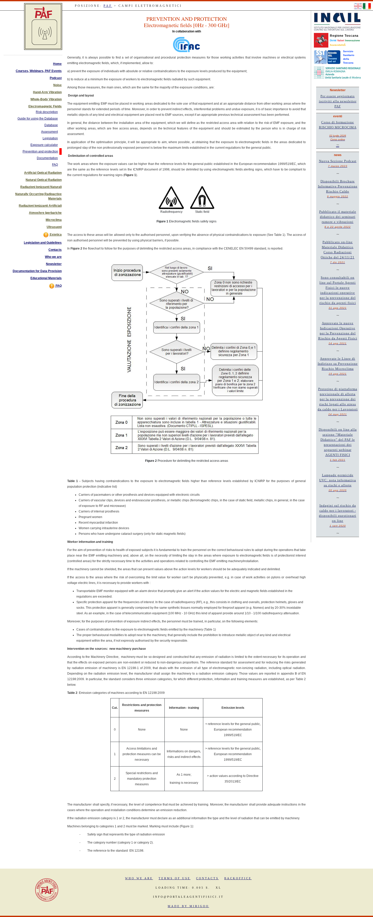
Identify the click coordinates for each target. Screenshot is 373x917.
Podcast (56, 78)
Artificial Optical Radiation (43, 173)
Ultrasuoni (54, 227)
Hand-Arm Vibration (47, 92)
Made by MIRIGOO (188, 906)
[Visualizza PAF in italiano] (367, 6)
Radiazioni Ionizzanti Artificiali (40, 205)
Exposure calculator (44, 145)
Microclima (54, 220)
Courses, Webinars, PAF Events (39, 71)
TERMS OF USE (175, 878)
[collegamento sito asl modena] (337, 72)
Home (57, 64)
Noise (57, 85)
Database (51, 125)
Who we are (53, 257)
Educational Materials (46, 278)
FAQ (55, 164)
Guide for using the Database (38, 118)
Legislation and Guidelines (43, 242)
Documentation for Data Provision (37, 271)
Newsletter (54, 264)
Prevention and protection (40, 151)
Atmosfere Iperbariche (45, 213)
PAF (108, 6)
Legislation (50, 138)
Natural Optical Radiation (44, 180)
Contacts (55, 250)
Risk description (47, 112)
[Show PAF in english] (358, 6)
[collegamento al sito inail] (337, 21)
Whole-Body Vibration (46, 99)
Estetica (55, 234)
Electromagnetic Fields (45, 106)
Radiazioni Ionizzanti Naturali (41, 187)
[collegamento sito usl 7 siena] (327, 56)
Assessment (49, 131)
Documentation (47, 158)
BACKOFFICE (238, 878)
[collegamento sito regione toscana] (321, 40)
